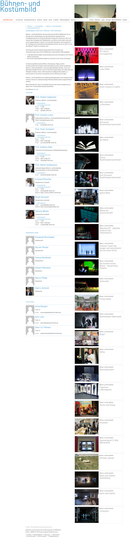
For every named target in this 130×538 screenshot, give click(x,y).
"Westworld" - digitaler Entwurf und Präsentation (109, 230)
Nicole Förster (41, 247)
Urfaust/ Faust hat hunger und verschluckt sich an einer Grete (110, 248)
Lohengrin (104, 511)
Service (73, 20)
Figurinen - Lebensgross (105, 388)
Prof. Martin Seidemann (46, 164)
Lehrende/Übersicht (33, 28)
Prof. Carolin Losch (44, 114)
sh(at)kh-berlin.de (45, 110)
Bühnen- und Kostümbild (53, 26)
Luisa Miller (104, 69)
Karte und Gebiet (107, 493)
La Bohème (104, 104)
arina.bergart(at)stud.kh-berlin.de (50, 312)
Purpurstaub (105, 299)
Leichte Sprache (41, 536)
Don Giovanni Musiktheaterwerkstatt (110, 176)
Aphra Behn (104, 193)
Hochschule (19, 20)
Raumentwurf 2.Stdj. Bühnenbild (109, 441)
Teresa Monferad (43, 257)
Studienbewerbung (30, 20)
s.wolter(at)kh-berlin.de (47, 224)
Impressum (47, 534)
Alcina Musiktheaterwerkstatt (110, 158)
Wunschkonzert (106, 369)
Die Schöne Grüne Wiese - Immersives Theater (108, 265)
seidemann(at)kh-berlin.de (48, 175)
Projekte (56, 20)
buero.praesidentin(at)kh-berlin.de (49, 532)
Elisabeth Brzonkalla (44, 237)
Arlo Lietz (39, 316)
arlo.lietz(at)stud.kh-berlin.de (49, 323)
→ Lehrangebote (40, 103)
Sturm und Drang (107, 405)
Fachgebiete (39, 26)
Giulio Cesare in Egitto (109, 87)
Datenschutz (56, 534)
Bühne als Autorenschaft (106, 211)
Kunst (50, 20)
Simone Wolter (42, 211)
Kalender (97, 20)
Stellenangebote (65, 20)
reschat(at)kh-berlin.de (47, 191)
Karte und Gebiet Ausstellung (107, 476)
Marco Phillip (41, 277)
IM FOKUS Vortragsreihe (105, 52)
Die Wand (103, 140)
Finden (91, 20)
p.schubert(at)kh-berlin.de (48, 142)
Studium (39, 20)
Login (103, 20)
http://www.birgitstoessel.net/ (49, 207)
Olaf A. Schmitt (42, 288)
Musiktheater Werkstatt (110, 316)
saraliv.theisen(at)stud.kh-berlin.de (51, 333)
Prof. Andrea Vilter (43, 147)
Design (45, 20)
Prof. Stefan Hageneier (45, 97)
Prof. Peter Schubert (44, 129)
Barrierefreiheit (116, 20)
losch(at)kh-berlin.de (46, 125)
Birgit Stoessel (42, 197)
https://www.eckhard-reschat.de (50, 192)
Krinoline (103, 422)
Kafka (102, 352)
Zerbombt (104, 281)
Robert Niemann (43, 267)
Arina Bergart (41, 306)
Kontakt (108, 20)
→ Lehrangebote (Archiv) (42, 105)
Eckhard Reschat (43, 179)
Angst (102, 334)
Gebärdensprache (54, 536)
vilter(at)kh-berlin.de (46, 160)
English (124, 20)
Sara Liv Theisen (43, 327)
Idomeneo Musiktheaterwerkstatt (110, 123)
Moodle (36, 89)
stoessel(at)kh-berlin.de (47, 205)
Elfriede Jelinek (106, 458)
